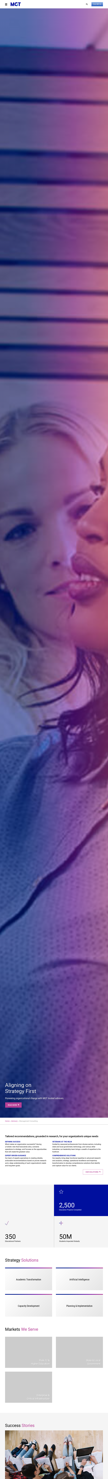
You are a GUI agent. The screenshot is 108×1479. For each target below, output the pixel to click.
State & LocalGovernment (93, 1362)
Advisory (14, 1121)
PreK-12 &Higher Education (40, 1362)
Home (7, 1121)
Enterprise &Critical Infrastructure (38, 1397)
